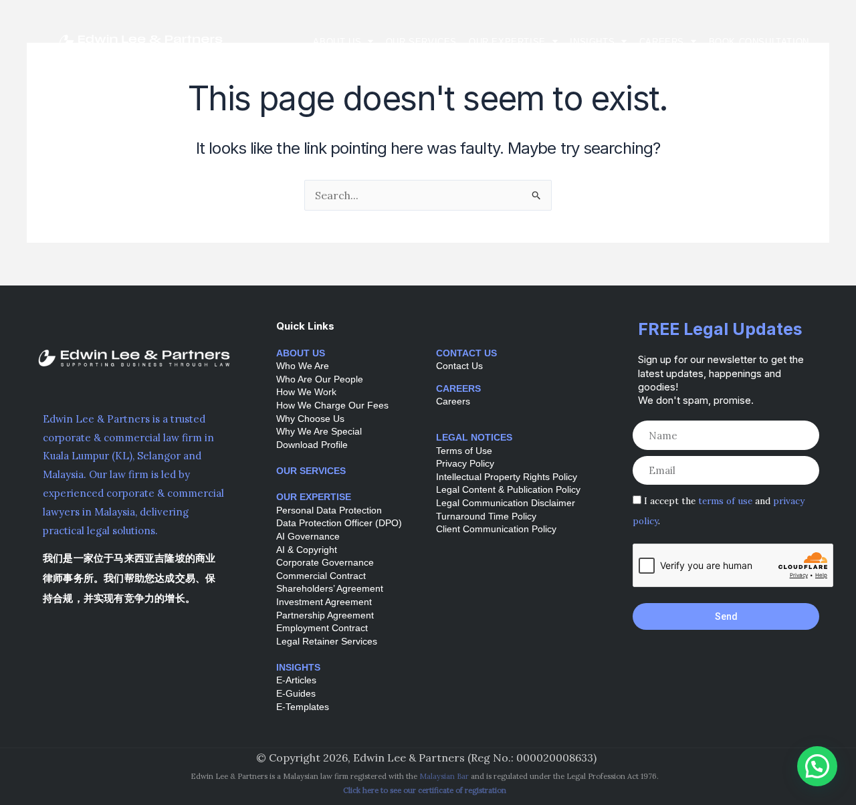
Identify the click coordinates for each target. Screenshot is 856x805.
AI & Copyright (306, 549)
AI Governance (308, 536)
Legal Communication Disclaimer (505, 502)
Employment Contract (322, 627)
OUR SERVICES (311, 470)
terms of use (725, 501)
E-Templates (302, 706)
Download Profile (312, 444)
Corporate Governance (325, 562)
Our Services (421, 42)
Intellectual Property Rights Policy (506, 476)
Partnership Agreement (325, 615)
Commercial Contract (321, 575)
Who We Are (302, 365)
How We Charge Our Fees (332, 405)
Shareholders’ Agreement (329, 588)
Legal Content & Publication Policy (508, 489)
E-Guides (296, 693)
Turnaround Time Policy (486, 516)
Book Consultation (759, 42)
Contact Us (459, 365)
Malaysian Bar (444, 776)
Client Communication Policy (496, 529)
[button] (817, 766)
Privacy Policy (465, 463)
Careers (661, 42)
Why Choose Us (310, 418)
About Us (337, 42)
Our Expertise (507, 42)
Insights (592, 42)
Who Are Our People (319, 379)
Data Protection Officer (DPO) (339, 523)
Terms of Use (464, 450)
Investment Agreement (324, 601)
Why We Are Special (319, 431)
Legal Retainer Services (326, 641)
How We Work (306, 391)
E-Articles (296, 680)
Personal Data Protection (329, 510)
